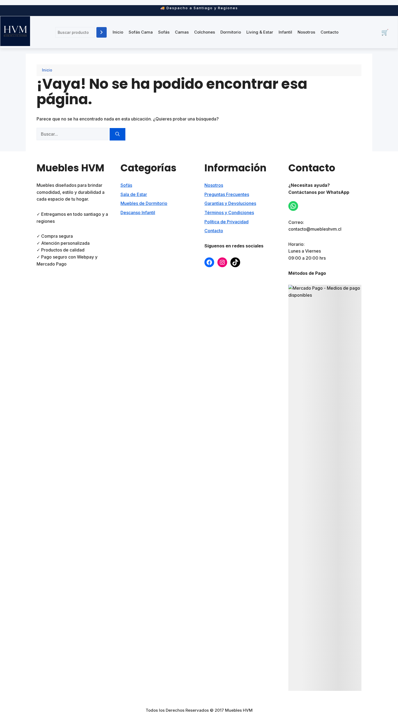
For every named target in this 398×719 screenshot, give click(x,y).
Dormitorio (230, 32)
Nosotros (306, 32)
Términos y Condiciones (229, 212)
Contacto (329, 32)
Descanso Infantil (137, 212)
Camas (182, 32)
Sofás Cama (141, 32)
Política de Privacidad (226, 221)
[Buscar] (101, 32)
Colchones (204, 32)
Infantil (285, 32)
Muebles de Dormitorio (143, 203)
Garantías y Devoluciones (230, 203)
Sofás (163, 32)
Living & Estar (259, 32)
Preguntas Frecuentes (226, 194)
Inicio (118, 32)
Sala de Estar (133, 194)
